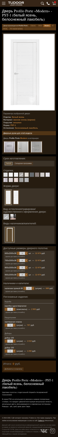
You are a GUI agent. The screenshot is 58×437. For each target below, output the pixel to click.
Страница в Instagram (52, 431)
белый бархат (16, 175)
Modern (47, 25)
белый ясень (21, 175)
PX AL (5, 29)
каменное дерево (37, 175)
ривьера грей (5, 180)
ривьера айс (47, 175)
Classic (33, 25)
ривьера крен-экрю (16, 180)
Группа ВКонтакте (43, 431)
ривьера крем (11, 180)
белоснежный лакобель (6, 217)
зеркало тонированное (13, 217)
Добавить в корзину (13, 369)
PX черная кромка (16, 29)
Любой (8, 163)
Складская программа (23, 163)
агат (5, 175)
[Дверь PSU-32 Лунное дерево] (23, 147)
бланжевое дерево (26, 175)
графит (32, 175)
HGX (40, 25)
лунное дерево (42, 175)
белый (11, 175)
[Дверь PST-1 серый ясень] (36, 147)
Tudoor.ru (41, 420)
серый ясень (26, 180)
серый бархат (21, 180)
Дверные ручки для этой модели (17, 133)
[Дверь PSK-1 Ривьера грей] (9, 147)
